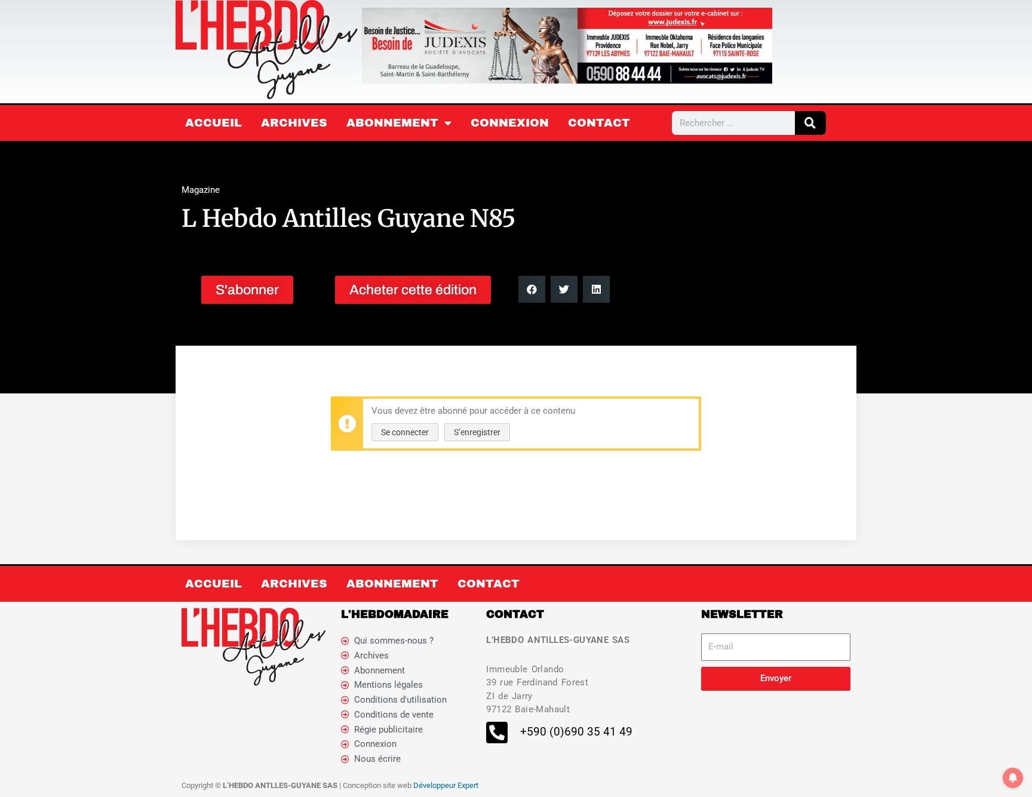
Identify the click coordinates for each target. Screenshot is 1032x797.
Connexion (510, 122)
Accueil (213, 122)
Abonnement (392, 122)
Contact (599, 122)
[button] (531, 289)
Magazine (201, 189)
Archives (294, 122)
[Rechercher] (810, 123)
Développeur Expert (445, 785)
